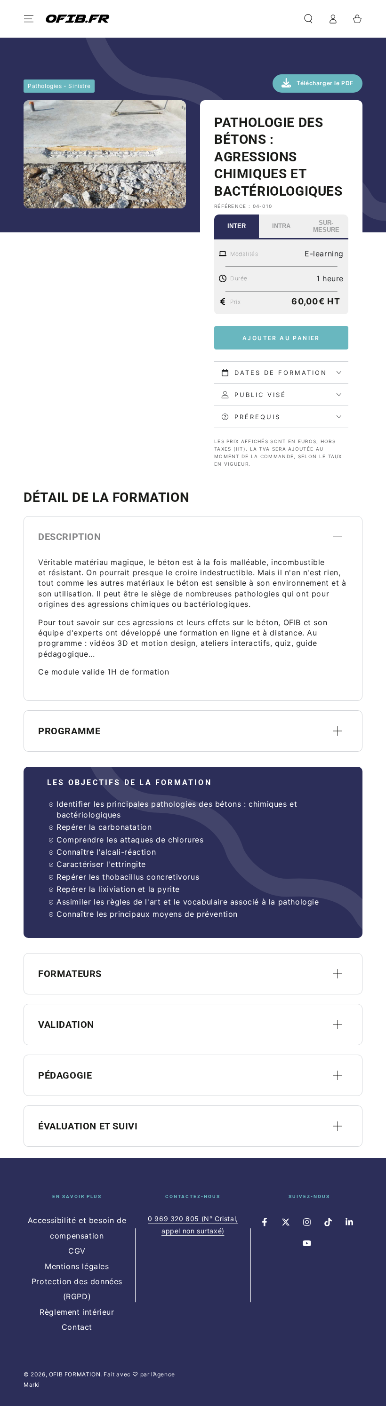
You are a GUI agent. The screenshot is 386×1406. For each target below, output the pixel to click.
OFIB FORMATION (74, 1374)
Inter (236, 226)
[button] (308, 18)
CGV (77, 1250)
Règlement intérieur (77, 1312)
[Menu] (28, 18)
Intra (281, 226)
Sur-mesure (326, 226)
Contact (77, 1327)
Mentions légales (77, 1266)
